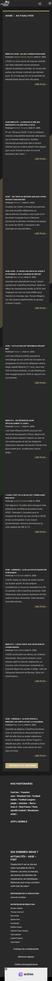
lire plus (40, 84)
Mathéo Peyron (16, 927)
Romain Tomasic (20, 128)
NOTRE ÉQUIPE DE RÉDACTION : (23, 905)
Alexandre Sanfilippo (18, 897)
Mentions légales (26, 957)
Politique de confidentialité (26, 949)
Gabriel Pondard (20, 501)
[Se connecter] (39, 3)
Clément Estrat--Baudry (23, 57)
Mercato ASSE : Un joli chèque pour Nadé (25, 54)
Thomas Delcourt (17, 912)
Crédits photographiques (26, 964)
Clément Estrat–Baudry (19, 931)
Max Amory (18, 277)
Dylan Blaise (19, 650)
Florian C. (18, 203)
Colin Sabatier (16, 935)
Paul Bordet (18, 575)
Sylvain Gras (15, 920)
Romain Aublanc (17, 908)
